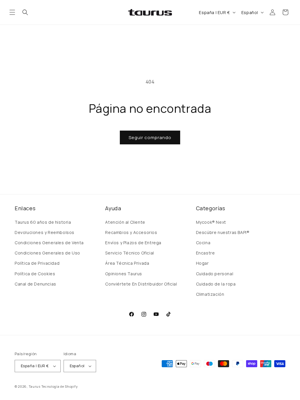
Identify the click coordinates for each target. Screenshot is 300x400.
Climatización (210, 294)
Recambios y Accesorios (131, 232)
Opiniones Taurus (123, 273)
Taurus (34, 386)
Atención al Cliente (125, 222)
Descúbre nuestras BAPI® (223, 232)
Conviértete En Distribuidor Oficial (141, 284)
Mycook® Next (211, 222)
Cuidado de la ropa (216, 284)
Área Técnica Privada (127, 263)
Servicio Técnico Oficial (129, 253)
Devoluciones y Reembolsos (44, 232)
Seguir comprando (150, 137)
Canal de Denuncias (35, 284)
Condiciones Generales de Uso (47, 253)
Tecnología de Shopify (59, 386)
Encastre (205, 253)
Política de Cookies (35, 273)
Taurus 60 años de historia (43, 222)
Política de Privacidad (37, 263)
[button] (12, 12)
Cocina (203, 242)
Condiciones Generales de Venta (49, 242)
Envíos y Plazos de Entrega (133, 242)
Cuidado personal (214, 273)
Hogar (202, 263)
